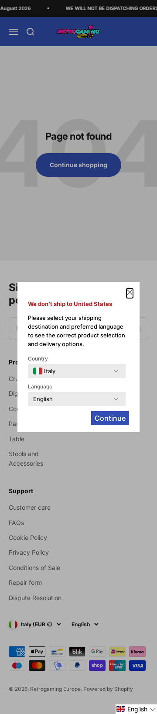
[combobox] (44, 371)
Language (40, 386)
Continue (110, 418)
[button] (136, 709)
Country (38, 358)
